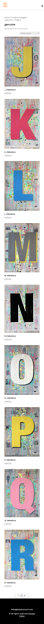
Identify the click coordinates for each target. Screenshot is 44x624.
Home (7, 17)
